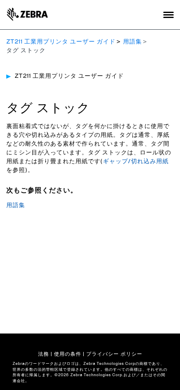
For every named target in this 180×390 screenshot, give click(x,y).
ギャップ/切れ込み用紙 (136, 161)
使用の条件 (67, 354)
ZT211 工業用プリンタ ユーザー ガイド (61, 42)
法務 (43, 354)
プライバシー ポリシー (114, 354)
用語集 (132, 42)
